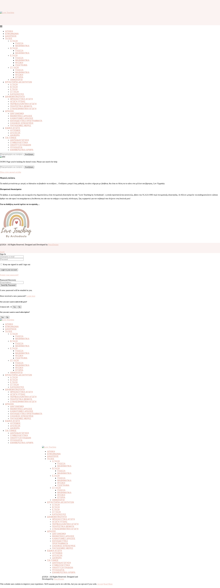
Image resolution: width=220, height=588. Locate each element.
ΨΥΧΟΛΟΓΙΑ (16, 147)
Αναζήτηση (29, 154)
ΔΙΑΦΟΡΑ (15, 135)
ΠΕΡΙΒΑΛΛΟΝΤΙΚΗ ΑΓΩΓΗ (23, 104)
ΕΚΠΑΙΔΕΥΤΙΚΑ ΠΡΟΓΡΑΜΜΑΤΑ (26, 121)
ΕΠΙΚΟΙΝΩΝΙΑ (12, 33)
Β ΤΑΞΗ (14, 48)
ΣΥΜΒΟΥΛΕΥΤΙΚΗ (19, 142)
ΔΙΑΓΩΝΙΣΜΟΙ (17, 113)
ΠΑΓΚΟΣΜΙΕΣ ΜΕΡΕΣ (20, 125)
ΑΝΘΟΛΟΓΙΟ (16, 79)
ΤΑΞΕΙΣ (8, 38)
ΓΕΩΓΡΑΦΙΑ (21, 65)
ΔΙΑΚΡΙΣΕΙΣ (11, 36)
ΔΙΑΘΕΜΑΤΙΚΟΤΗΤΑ (15, 96)
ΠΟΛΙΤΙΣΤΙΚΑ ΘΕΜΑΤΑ (21, 106)
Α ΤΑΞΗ (14, 41)
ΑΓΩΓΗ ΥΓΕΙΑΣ (17, 101)
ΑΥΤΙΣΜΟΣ (15, 130)
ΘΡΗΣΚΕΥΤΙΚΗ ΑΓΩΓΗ (21, 99)
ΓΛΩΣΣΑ (19, 43)
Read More (108, 584)
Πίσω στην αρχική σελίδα (10, 172)
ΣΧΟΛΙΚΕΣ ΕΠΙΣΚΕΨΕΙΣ (21, 123)
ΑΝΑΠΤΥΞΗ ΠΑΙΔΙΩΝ (20, 145)
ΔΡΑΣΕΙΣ (9, 111)
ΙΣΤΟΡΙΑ (19, 77)
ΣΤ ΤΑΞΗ (14, 67)
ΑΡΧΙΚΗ (9, 31)
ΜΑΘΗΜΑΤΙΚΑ (22, 46)
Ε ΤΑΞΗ (14, 55)
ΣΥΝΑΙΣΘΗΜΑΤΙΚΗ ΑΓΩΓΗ (23, 108)
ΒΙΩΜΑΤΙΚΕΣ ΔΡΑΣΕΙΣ (21, 116)
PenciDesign (53, 245)
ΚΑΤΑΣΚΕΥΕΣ (17, 94)
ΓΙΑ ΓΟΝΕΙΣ (10, 137)
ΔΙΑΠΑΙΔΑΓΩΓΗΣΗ (19, 140)
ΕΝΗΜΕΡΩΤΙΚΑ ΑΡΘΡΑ (21, 150)
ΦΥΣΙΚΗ (19, 62)
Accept (100, 584)
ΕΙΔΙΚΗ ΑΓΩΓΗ (12, 128)
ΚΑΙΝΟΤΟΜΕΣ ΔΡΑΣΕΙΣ (21, 118)
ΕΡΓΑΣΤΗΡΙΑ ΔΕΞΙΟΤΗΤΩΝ (18, 82)
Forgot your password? (9, 275)
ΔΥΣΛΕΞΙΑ (15, 133)
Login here (30, 296)
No (19, 307)
